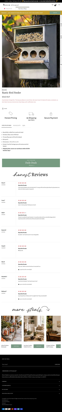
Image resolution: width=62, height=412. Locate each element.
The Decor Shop (22, 9)
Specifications (6, 125)
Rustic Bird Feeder (22, 185)
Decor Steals (11, 398)
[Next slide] (58, 329)
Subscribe (57, 364)
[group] (31, 189)
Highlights (17, 125)
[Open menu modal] (59, 4)
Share (5, 108)
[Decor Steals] (11, 4)
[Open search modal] (52, 4)
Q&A (23, 125)
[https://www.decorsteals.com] (31, 163)
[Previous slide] (3, 329)
